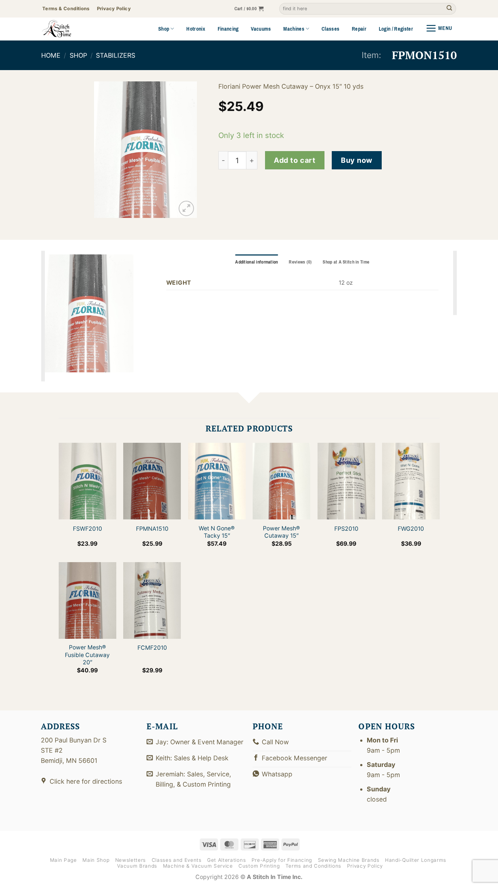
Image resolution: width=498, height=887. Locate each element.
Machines (293, 29)
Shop (163, 29)
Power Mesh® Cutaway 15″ (281, 532)
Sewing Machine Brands (349, 860)
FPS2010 (346, 528)
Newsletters (130, 860)
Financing (228, 29)
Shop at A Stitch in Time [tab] (346, 262)
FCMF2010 (152, 647)
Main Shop (95, 860)
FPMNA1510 (152, 528)
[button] (249, 9)
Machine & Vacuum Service (198, 866)
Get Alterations (226, 860)
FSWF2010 (87, 528)
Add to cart (294, 160)
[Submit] (449, 9)
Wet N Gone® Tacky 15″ (217, 532)
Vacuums (261, 29)
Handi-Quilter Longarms (415, 860)
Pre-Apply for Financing (282, 860)
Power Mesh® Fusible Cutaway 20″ (87, 655)
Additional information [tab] (256, 262)
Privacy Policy (365, 866)
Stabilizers (115, 55)
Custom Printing (259, 866)
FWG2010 (411, 528)
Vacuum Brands (137, 866)
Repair (359, 29)
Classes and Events (177, 860)
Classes (330, 29)
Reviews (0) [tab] (300, 262)
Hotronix (195, 29)
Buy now (357, 160)
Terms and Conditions (313, 866)
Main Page (63, 860)
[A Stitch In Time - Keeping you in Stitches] (66, 29)
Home (51, 55)
